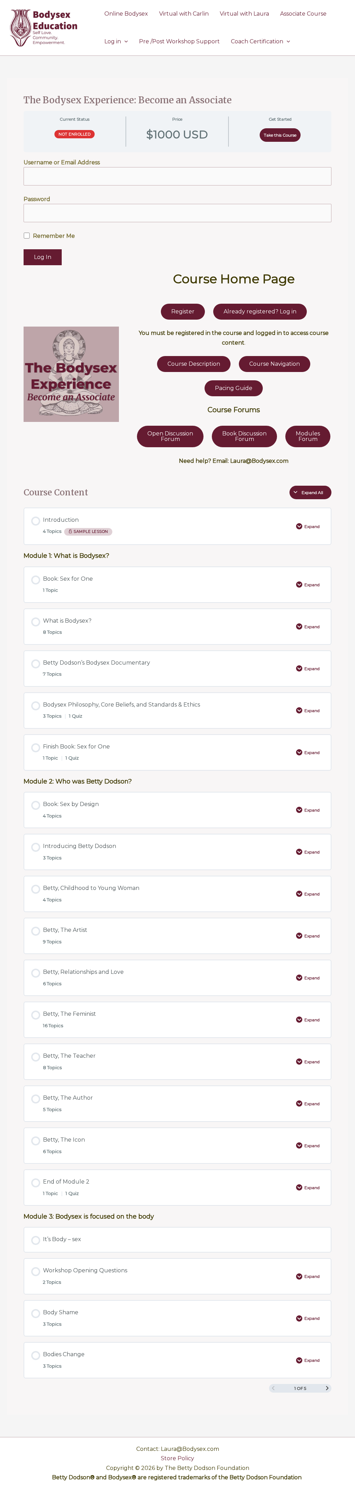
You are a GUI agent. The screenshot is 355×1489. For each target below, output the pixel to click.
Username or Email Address (62, 162)
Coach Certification (257, 41)
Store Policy (177, 1458)
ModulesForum (308, 436)
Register (182, 311)
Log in (112, 41)
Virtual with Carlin (184, 13)
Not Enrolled (74, 134)
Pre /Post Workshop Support (179, 41)
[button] (124, 41)
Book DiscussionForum (244, 436)
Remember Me (53, 236)
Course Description (193, 364)
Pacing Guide (233, 388)
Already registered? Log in (260, 311)
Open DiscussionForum (170, 436)
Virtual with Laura (244, 13)
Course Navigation (274, 364)
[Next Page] (327, 1388)
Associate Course (303, 13)
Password (37, 199)
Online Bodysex (126, 13)
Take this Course (280, 135)
